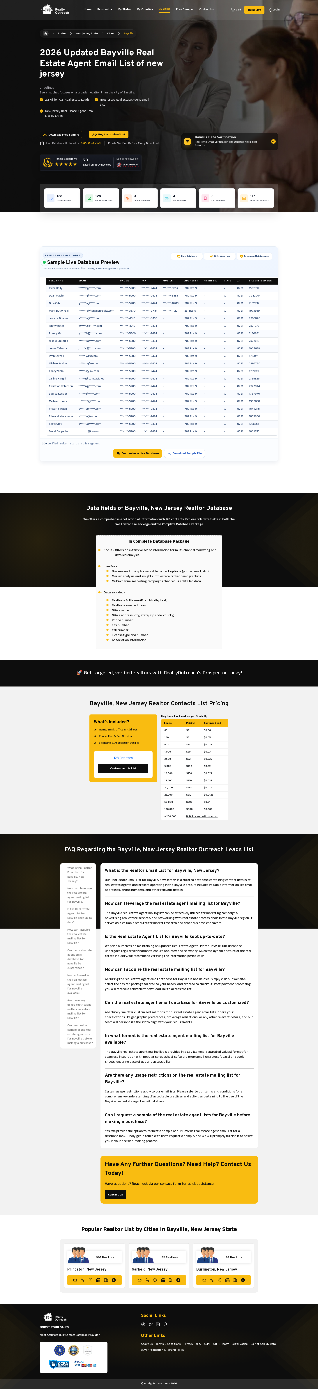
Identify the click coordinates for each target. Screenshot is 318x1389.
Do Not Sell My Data (263, 1344)
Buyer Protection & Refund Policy (162, 1350)
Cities (110, 33)
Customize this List (123, 768)
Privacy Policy (192, 1344)
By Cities (164, 9)
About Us (147, 1344)
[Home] (45, 33)
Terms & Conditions (168, 1344)
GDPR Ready (221, 1344)
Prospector (104, 9)
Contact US (115, 1195)
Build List (254, 10)
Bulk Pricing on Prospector (202, 817)
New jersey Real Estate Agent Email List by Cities (69, 114)
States (62, 33)
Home (87, 9)
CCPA (207, 1344)
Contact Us (206, 9)
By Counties (145, 9)
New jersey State (86, 33)
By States (124, 9)
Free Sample (184, 9)
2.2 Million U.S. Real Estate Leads (67, 100)
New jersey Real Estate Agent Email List (124, 102)
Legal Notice (240, 1344)
